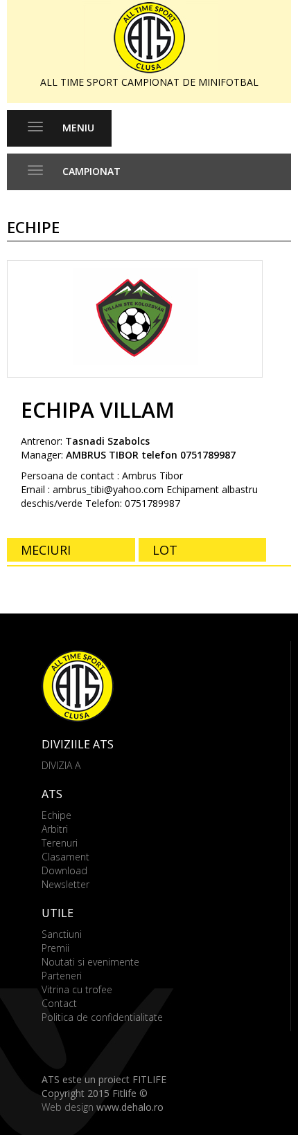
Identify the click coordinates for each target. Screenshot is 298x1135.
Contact (59, 1003)
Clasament (65, 856)
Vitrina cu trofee (77, 989)
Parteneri (62, 975)
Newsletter (65, 884)
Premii (55, 947)
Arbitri (55, 829)
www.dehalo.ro (130, 1107)
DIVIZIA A (61, 765)
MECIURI (46, 550)
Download (64, 870)
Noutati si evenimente (90, 961)
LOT (164, 550)
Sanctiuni (62, 934)
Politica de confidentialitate (102, 1017)
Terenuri (60, 842)
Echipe (56, 815)
